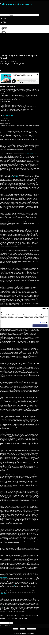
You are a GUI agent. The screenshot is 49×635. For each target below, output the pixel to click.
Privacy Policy (15, 628)
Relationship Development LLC (14, 626)
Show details (42, 322)
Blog (3, 29)
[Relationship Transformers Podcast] (16, 4)
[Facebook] (0, 16)
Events (3, 31)
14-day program (14, 176)
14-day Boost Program (32, 153)
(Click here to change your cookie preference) (24, 633)
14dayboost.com (35, 136)
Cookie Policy (23, 628)
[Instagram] (2, 16)
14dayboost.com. (3, 593)
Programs (4, 28)
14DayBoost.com (4, 606)
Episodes (5, 23)
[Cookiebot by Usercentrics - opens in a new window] (42, 308)
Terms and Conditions (32, 628)
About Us (4, 27)
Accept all (40, 325)
